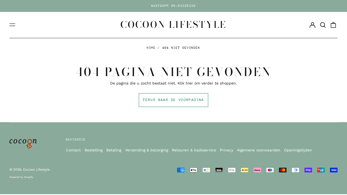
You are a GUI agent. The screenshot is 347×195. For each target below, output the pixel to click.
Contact (73, 150)
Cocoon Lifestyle (173, 25)
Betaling (113, 150)
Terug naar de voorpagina (173, 100)
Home (151, 48)
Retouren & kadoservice (194, 150)
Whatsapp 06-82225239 (173, 6)
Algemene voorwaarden (258, 150)
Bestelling (93, 150)
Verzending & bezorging (146, 150)
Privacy (226, 150)
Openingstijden (298, 150)
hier (189, 83)
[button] (323, 25)
